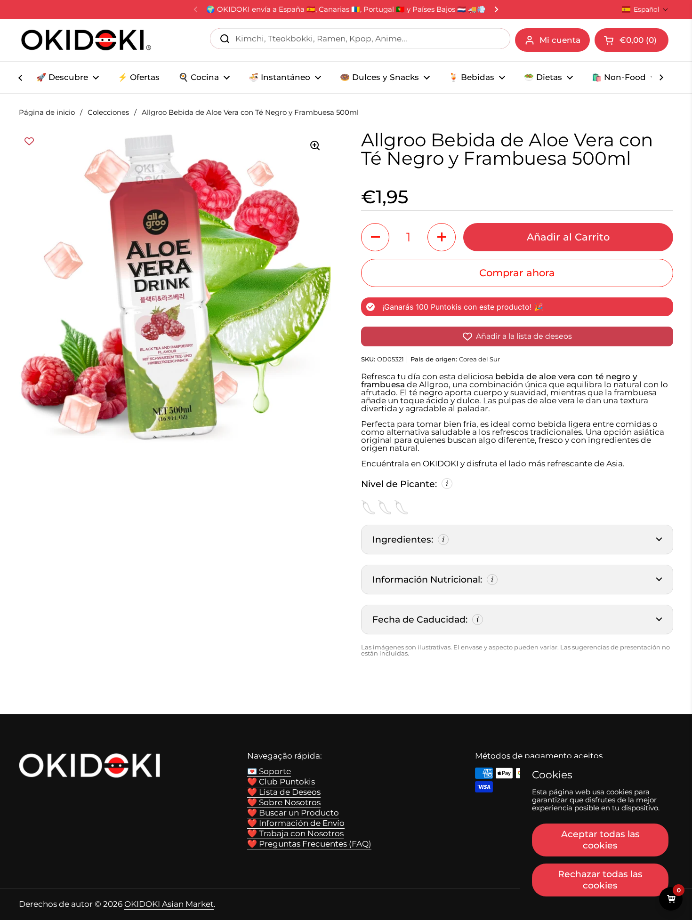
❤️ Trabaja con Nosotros (295, 833)
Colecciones (108, 112)
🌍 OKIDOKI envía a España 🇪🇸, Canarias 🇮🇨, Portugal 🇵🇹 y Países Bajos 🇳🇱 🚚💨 (346, 9)
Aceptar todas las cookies (600, 839)
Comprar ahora (517, 272)
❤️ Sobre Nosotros (284, 802)
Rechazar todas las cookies (600, 879)
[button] (645, 9)
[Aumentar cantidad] (441, 237)
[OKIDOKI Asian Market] (86, 40)
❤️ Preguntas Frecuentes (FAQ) (309, 843)
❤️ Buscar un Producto (293, 812)
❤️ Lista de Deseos (284, 792)
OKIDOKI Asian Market (169, 904)
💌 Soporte (269, 771)
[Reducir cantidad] (375, 237)
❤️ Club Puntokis (281, 781)
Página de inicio (47, 112)
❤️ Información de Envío (296, 823)
